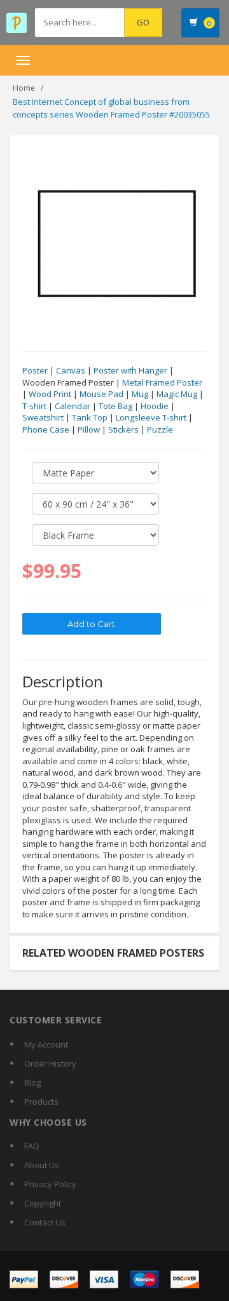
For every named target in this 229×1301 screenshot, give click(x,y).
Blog (32, 1082)
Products (41, 1101)
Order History (50, 1063)
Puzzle (160, 429)
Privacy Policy (50, 1184)
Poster (35, 370)
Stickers (123, 429)
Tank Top (90, 417)
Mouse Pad (101, 394)
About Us (41, 1165)
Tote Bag (115, 406)
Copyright (42, 1203)
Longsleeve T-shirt (151, 417)
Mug (140, 394)
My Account (46, 1044)
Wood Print (50, 394)
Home (24, 88)
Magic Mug (176, 394)
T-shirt (34, 406)
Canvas (70, 370)
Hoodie (155, 406)
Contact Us (45, 1222)
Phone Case (45, 429)
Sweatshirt (43, 417)
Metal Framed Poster (162, 382)
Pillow (89, 429)
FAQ (31, 1146)
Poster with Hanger (130, 370)
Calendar (72, 406)
